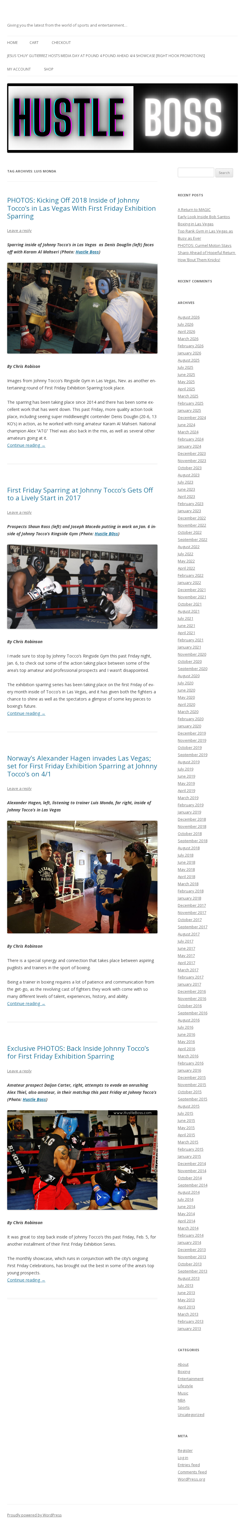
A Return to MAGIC (194, 209)
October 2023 (190, 467)
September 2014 (192, 1185)
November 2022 (192, 525)
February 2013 (190, 1321)
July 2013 (185, 1285)
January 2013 (189, 1328)
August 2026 (189, 317)
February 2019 (190, 805)
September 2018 (192, 840)
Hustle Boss (87, 252)
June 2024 (186, 424)
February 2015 (190, 1149)
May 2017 (186, 955)
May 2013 (186, 1299)
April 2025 (186, 389)
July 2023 (185, 482)
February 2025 (190, 403)
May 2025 (186, 381)
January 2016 (189, 1070)
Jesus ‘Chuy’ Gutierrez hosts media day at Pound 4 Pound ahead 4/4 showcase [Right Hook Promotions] (106, 55)
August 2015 (189, 1106)
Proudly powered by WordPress (34, 1515)
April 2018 (186, 876)
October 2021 (190, 604)
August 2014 (189, 1192)
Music (183, 1393)
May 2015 (186, 1127)
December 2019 (192, 733)
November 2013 (192, 1256)
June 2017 (186, 948)
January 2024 (189, 446)
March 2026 (188, 338)
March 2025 (188, 396)
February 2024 (190, 439)
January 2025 (189, 410)
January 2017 (189, 984)
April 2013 (186, 1307)
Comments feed (192, 1472)
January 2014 (189, 1242)
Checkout (61, 42)
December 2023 (192, 453)
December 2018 (192, 819)
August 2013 (189, 1278)
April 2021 (186, 632)
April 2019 (186, 790)
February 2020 (190, 718)
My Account (19, 69)
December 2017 (192, 905)
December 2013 (192, 1249)
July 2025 (185, 367)
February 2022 (190, 575)
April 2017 (186, 962)
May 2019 (186, 783)
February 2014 (190, 1235)
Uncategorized (191, 1414)
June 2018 (186, 862)
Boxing (184, 1371)
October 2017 (190, 919)
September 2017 (192, 926)
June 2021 (186, 625)
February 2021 (190, 640)
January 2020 (189, 726)
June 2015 (186, 1120)
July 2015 (185, 1113)
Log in (183, 1457)
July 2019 (185, 769)
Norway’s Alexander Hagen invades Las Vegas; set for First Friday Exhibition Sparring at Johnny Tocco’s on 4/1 (82, 765)
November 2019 (192, 740)
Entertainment (190, 1378)
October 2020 (190, 661)
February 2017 (190, 977)
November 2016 (192, 998)
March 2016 (188, 1056)
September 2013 (192, 1271)
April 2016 (186, 1048)
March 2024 (188, 432)
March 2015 (188, 1142)
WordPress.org (191, 1479)
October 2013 (190, 1264)
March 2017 (188, 970)
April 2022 (186, 568)
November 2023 (192, 460)
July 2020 (185, 683)
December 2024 (192, 417)
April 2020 (186, 704)
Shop (48, 69)
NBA (181, 1400)
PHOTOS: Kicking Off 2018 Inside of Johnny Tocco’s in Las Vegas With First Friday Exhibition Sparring (81, 207)
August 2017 (189, 934)
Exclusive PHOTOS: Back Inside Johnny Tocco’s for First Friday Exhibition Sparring (78, 1052)
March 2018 (188, 883)
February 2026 (190, 345)
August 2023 (189, 475)
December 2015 (192, 1077)
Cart (34, 42)
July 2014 (185, 1199)
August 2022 (189, 546)
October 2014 (190, 1178)
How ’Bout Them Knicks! (199, 259)
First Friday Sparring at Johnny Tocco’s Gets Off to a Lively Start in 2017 (80, 493)
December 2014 (192, 1163)
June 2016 (186, 1034)
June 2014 (186, 1206)
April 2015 (186, 1134)
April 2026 (186, 331)
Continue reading (26, 445)
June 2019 (186, 776)
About (183, 1364)
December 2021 (192, 589)
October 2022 (190, 532)
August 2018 (189, 848)
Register (185, 1450)
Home (12, 42)
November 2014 (192, 1170)
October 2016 (190, 1005)
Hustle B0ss (106, 533)
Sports (184, 1407)
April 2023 (186, 496)
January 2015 (189, 1156)
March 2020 (188, 711)
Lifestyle (185, 1386)
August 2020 (189, 675)
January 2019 (189, 812)
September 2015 (192, 1099)
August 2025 (189, 360)
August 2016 (189, 1020)
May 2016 (186, 1041)
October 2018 (190, 833)
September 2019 (192, 754)
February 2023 (190, 503)
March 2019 (188, 797)
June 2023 (186, 489)
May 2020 (186, 697)
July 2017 (185, 941)
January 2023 (189, 510)
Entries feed (189, 1464)
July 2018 (185, 855)
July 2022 (185, 553)
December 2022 (192, 518)
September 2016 (192, 1013)
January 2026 (189, 353)
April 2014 (186, 1221)
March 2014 (188, 1228)
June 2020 (186, 690)
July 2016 (185, 1027)
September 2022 (192, 539)
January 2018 (189, 898)
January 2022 (189, 582)
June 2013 (186, 1292)
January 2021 (189, 647)
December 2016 (192, 991)
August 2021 (189, 611)
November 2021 (192, 597)
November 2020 (192, 654)
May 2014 (186, 1213)
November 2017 (192, 912)
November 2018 (192, 826)
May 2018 (186, 869)
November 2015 (192, 1084)
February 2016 (190, 1063)
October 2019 (190, 747)
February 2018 (190, 891)
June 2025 (186, 374)
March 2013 (188, 1314)
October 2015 (190, 1091)
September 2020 (192, 668)
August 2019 (189, 761)
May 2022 (186, 561)
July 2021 (185, 618)
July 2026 (185, 324)
